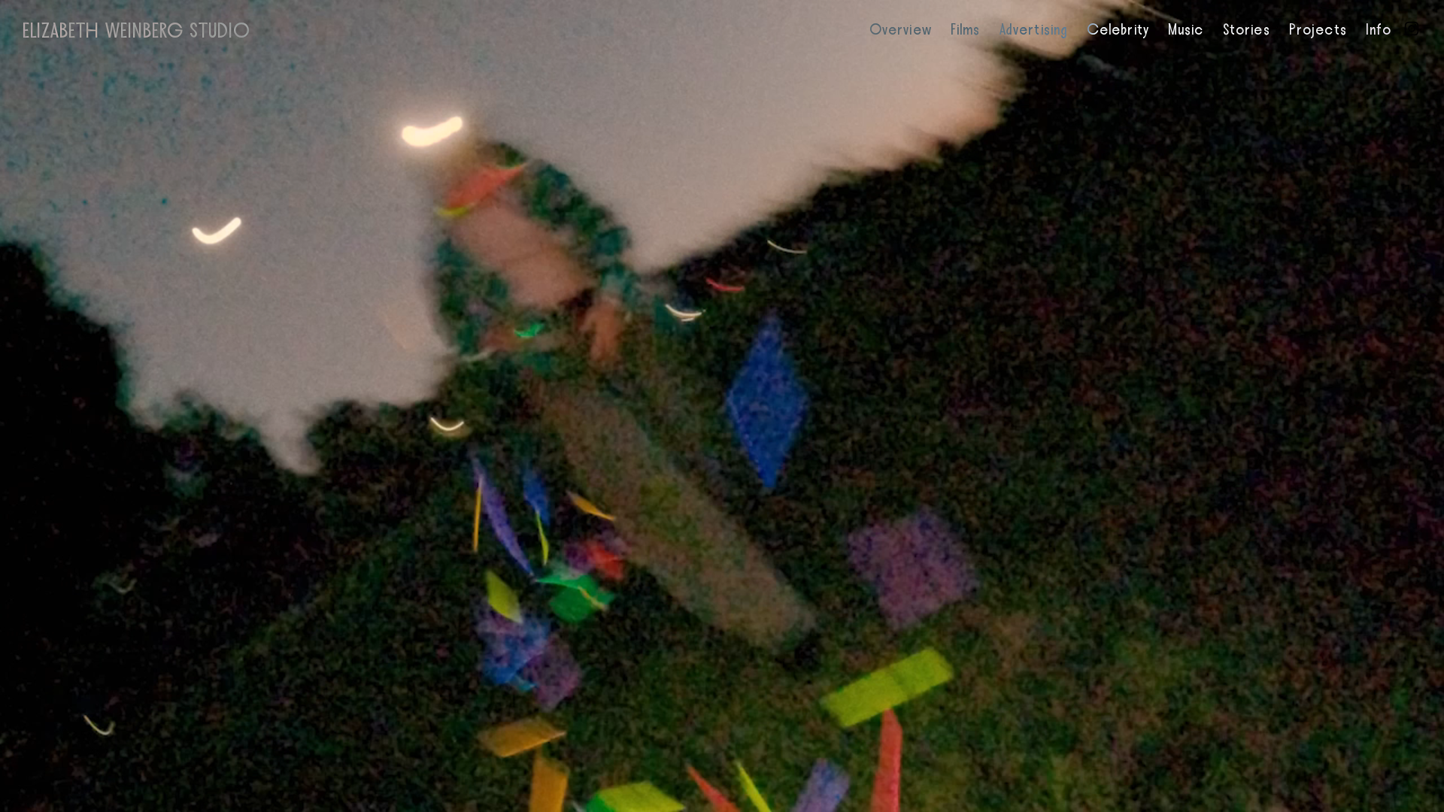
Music (1186, 30)
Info (1378, 30)
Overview (900, 30)
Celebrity (1118, 30)
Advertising (1034, 30)
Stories (1246, 30)
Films (966, 30)
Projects (1318, 30)
